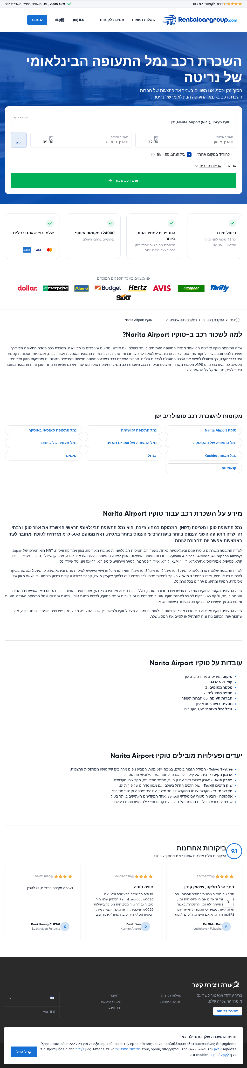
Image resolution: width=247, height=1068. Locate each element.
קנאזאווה (229, 468)
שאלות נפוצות (143, 19)
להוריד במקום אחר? (214, 154)
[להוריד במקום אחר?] (234, 154)
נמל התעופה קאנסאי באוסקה (52, 430)
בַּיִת (232, 320)
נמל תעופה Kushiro (220, 455)
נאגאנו (71, 455)
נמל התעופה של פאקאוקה (214, 443)
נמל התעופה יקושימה (139, 430)
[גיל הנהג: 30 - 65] (189, 154)
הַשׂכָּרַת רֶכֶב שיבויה (183, 320)
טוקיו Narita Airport (220, 430)
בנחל (152, 455)
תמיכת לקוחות (112, 19)
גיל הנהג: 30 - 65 (171, 154)
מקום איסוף (21, 117)
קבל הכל (23, 1052)
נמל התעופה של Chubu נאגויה (132, 443)
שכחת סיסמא (111, 1001)
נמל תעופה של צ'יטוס (58, 443)
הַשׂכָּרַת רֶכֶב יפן (213, 320)
